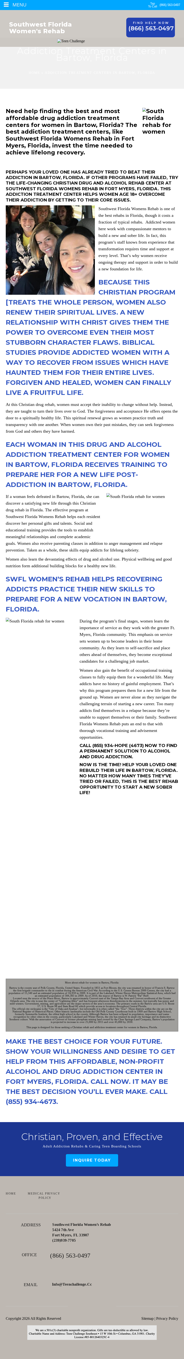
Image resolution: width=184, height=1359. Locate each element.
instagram (105, 1306)
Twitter (92, 1306)
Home (34, 73)
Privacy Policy (167, 1318)
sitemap (147, 1318)
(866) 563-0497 (170, 5)
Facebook (78, 1306)
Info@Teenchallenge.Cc (72, 1284)
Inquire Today (92, 1160)
